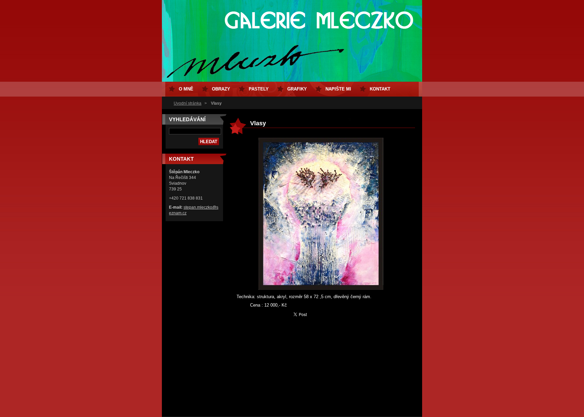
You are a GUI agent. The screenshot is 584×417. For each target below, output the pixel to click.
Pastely (259, 89)
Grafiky (297, 89)
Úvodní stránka (187, 103)
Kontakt (380, 89)
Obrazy (221, 89)
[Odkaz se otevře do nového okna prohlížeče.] (321, 288)
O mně (186, 89)
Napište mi (338, 89)
